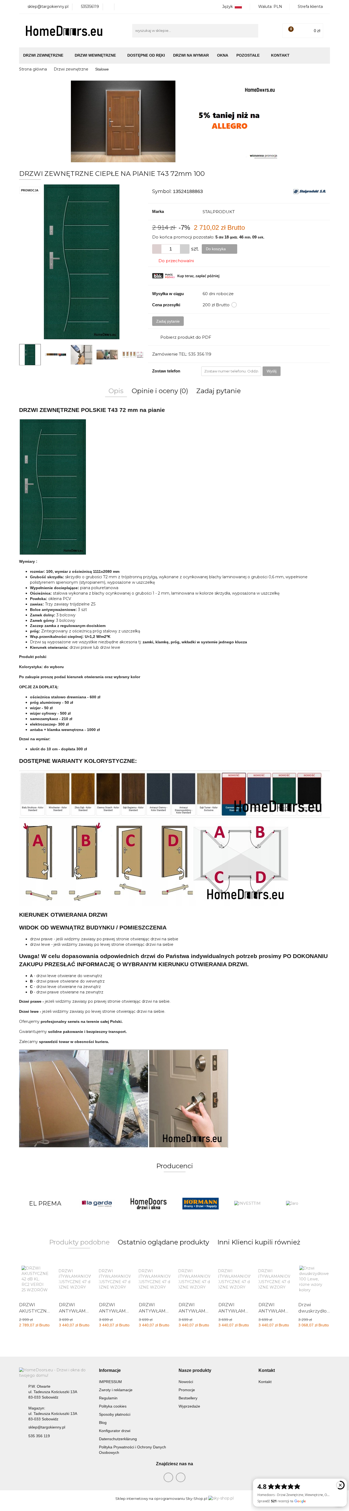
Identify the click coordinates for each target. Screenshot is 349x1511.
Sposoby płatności (114, 1414)
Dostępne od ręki (146, 55)
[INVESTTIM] (200, 1203)
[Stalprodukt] (309, 191)
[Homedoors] (97, 1203)
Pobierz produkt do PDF (185, 337)
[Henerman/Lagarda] (45, 1203)
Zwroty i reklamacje (116, 1390)
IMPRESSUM (110, 1382)
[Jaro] (252, 1203)
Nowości (186, 1382)
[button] (110, 1370)
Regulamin (108, 1398)
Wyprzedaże (189, 1406)
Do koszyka (216, 249)
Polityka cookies (113, 1406)
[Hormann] (148, 1203)
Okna (222, 55)
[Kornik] (304, 1203)
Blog (103, 1422)
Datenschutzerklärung (118, 1439)
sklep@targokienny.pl (46, 1427)
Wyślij (271, 371)
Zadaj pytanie (168, 321)
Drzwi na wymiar (191, 55)
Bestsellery (188, 1398)
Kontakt (280, 55)
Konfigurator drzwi (114, 1431)
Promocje (187, 1390)
